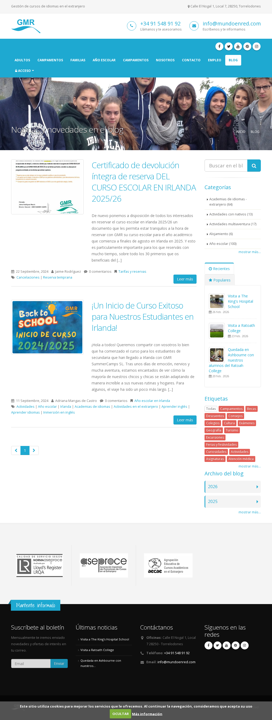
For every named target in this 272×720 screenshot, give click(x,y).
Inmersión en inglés (59, 412)
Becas (251, 408)
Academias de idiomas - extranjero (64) (228, 202)
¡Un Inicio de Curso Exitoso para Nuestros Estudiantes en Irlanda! (143, 316)
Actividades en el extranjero (136, 406)
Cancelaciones (28, 277)
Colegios (212, 423)
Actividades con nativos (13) (231, 214)
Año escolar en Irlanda (152, 400)
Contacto (191, 60)
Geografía (213, 430)
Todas (211, 408)
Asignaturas (215, 459)
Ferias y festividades (221, 444)
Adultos (22, 60)
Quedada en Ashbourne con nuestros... (100, 663)
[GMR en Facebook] (219, 46)
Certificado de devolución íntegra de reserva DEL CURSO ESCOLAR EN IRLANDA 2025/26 (144, 181)
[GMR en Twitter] (229, 46)
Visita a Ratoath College (97, 650)
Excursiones (215, 437)
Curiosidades (216, 451)
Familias (77, 60)
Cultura (229, 423)
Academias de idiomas (92, 406)
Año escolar (104, 60)
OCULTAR (120, 713)
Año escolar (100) (222, 243)
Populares (221, 280)
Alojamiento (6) (221, 234)
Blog (233, 60)
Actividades (25, 406)
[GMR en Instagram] (257, 46)
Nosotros (165, 60)
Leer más (185, 278)
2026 (213, 486)
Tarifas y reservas (132, 271)
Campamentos (50, 60)
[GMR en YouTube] (238, 46)
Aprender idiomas (25, 412)
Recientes (221, 268)
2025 (213, 501)
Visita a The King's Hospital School (240, 301)
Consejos (235, 416)
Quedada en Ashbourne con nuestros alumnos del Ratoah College (231, 360)
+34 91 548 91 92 (160, 23)
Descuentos (215, 416)
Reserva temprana (57, 277)
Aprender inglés (174, 406)
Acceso (24, 70)
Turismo (232, 430)
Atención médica (241, 459)
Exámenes (246, 423)
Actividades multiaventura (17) (232, 224)
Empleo (214, 60)
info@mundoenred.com (232, 23)
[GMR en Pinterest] (247, 46)
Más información (147, 713)
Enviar (59, 663)
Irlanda (65, 406)
